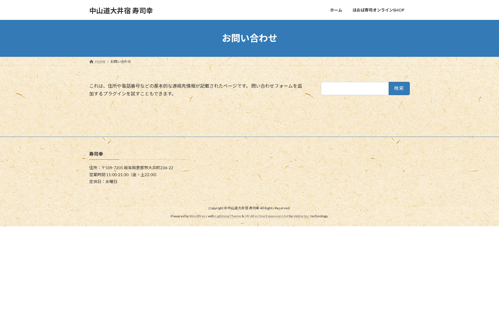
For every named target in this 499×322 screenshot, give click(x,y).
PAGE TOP (482, 307)
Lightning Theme (228, 216)
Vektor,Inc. (301, 216)
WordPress (198, 216)
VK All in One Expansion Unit (267, 216)
